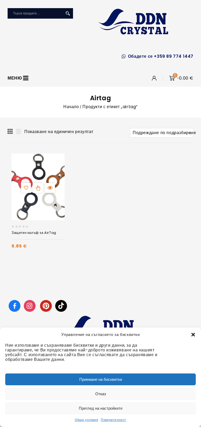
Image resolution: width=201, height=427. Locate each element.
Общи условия (86, 420)
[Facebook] (14, 306)
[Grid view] (10, 131)
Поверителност (113, 420)
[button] (193, 334)
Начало (71, 107)
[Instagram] (30, 306)
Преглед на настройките (100, 408)
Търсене (68, 13)
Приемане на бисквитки (100, 379)
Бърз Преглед (50, 188)
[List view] (18, 131)
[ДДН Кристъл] (133, 21)
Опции (38, 188)
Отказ (100, 394)
